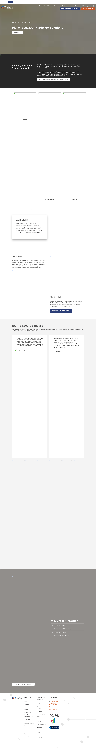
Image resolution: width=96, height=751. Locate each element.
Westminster (40, 737)
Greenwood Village (41, 724)
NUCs (48, 747)
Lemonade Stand (63, 749)
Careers (26, 701)
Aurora (38, 706)
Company (57, 6)
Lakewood (39, 727)
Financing (26, 709)
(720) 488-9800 (91, 1)
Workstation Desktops (64, 747)
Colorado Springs (41, 714)
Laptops (56, 747)
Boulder (39, 708)
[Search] (93, 5)
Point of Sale (44, 747)
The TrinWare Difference (46, 6)
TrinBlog (26, 704)
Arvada (38, 703)
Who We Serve (76, 6)
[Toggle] (52, 625)
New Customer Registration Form (28, 715)
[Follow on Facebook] (50, 715)
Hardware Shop (28, 707)
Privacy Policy (28, 712)
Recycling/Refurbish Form (29, 724)
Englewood (39, 719)
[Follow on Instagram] (53, 715)
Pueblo (38, 732)
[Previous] (3, 126)
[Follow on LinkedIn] (58, 715)
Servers (52, 747)
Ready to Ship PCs (31, 747)
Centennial (39, 711)
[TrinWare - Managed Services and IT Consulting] (17, 7)
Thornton (39, 735)
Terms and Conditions (27, 720)
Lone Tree (39, 729)
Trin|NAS (38, 747)
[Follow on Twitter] (55, 715)
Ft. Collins (39, 722)
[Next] (92, 126)
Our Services (65, 6)
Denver (38, 716)
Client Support (86, 6)
